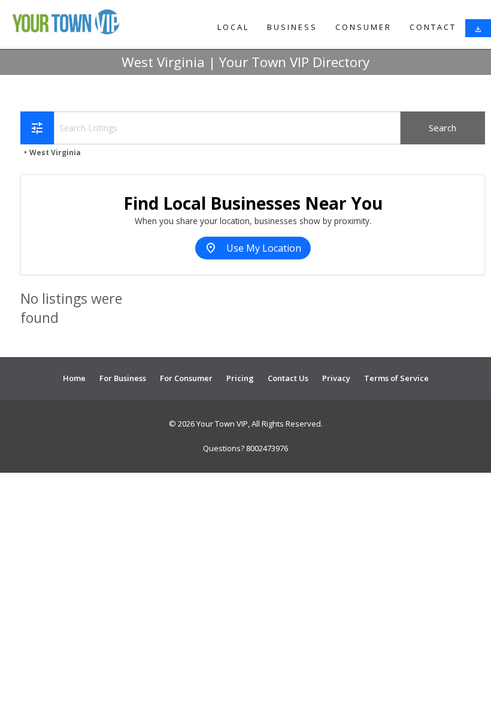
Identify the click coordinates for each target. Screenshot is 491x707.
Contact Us (288, 378)
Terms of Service (396, 378)
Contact (433, 27)
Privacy (336, 378)
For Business (122, 378)
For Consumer (186, 378)
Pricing (240, 378)
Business (292, 27)
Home (74, 378)
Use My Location (253, 248)
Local (233, 27)
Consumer (363, 27)
